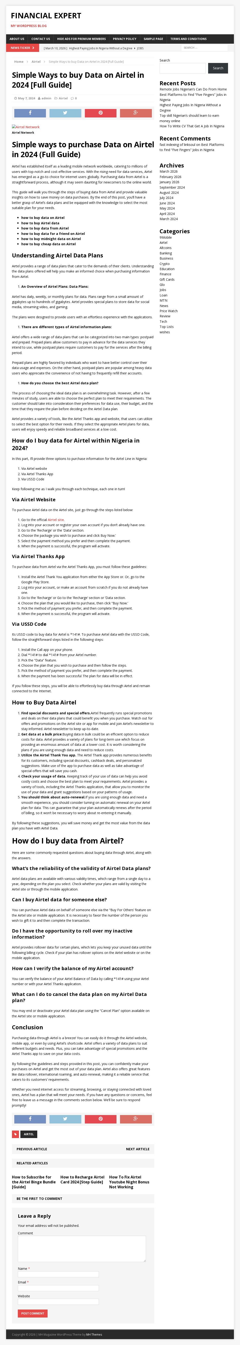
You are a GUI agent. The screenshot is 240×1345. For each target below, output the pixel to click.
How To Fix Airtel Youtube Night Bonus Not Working (129, 1182)
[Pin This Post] (101, 113)
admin (46, 98)
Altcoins (166, 247)
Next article (138, 1149)
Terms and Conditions (188, 39)
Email (22, 1282)
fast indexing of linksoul (177, 144)
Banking (166, 253)
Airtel (63, 98)
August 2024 (169, 192)
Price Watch (169, 311)
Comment (25, 1233)
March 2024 (169, 219)
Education (167, 269)
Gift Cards (167, 279)
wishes (165, 332)
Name (23, 1268)
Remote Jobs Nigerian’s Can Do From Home (193, 89)
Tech (163, 321)
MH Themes (94, 1335)
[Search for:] (204, 47)
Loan (163, 295)
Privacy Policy (124, 39)
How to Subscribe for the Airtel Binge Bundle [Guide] (34, 1182)
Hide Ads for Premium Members (81, 39)
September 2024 (172, 187)
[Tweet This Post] (65, 113)
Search (165, 60)
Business (166, 258)
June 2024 (167, 203)
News (164, 305)
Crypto (165, 263)
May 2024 (167, 208)
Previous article (32, 1149)
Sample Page (153, 39)
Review (165, 316)
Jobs (163, 290)
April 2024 (167, 213)
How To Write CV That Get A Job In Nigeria (192, 126)
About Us (17, 39)
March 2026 (169, 171)
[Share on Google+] (136, 113)
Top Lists (167, 326)
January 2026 (169, 182)
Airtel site (56, 519)
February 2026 (170, 177)
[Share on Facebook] (30, 113)
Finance (165, 274)
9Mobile (166, 237)
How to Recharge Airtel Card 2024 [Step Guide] (82, 1179)
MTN (163, 300)
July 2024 (166, 197)
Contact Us (40, 39)
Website (24, 1296)
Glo (162, 284)
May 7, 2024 (26, 98)
